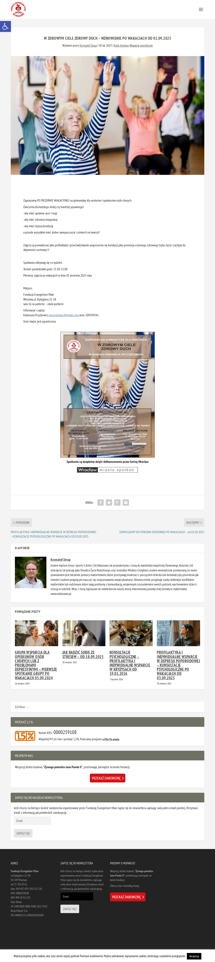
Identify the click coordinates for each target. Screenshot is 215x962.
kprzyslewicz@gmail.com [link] (64, 315)
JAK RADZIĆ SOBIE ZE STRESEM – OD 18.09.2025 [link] (83, 654)
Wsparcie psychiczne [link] (141, 45)
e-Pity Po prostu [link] (110, 739)
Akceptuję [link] (194, 956)
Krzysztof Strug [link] (88, 45)
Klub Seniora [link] (121, 45)
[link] (5, 26)
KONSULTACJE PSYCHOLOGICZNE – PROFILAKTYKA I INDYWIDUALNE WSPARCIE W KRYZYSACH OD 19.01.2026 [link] (130, 663)
